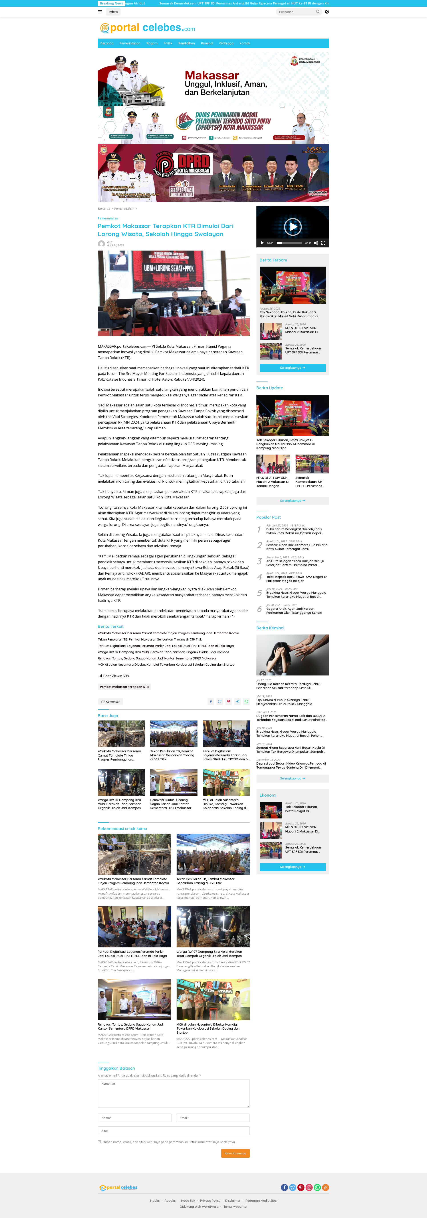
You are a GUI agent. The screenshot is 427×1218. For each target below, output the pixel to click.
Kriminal (207, 43)
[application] (292, 226)
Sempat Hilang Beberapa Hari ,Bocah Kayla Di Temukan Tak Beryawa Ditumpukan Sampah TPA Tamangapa (290, 749)
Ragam (152, 43)
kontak (245, 43)
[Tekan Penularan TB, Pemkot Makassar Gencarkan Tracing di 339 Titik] (173, 733)
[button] (318, 11)
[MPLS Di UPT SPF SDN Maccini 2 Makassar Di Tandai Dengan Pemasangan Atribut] (271, 331)
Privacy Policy (210, 1201)
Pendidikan (187, 43)
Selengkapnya (291, 368)
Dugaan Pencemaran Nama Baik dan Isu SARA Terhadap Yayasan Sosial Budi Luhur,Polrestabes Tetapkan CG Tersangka (292, 718)
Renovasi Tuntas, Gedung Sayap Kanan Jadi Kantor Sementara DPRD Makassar (157, 658)
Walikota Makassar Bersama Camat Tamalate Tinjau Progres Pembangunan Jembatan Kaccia (168, 633)
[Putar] (262, 243)
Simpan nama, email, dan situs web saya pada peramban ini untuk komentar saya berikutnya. (169, 1142)
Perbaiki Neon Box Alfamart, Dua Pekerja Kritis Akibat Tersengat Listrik (297, 547)
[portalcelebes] (148, 27)
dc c (109, 242)
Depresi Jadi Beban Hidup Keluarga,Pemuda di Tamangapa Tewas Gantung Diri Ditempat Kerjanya (291, 765)
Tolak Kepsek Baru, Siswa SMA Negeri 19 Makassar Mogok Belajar (296, 579)
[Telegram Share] (237, 701)
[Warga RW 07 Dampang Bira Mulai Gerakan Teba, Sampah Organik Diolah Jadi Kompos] (121, 782)
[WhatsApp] (317, 1188)
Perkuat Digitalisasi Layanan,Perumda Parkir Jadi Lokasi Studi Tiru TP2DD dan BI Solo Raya (166, 646)
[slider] (289, 243)
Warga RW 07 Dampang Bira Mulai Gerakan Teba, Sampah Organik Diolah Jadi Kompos (163, 652)
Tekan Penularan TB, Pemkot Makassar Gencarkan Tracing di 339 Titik (150, 639)
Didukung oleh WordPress (199, 1207)
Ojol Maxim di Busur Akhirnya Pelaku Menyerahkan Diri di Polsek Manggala (284, 702)
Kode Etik (188, 1201)
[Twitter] (292, 1188)
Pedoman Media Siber (262, 1201)
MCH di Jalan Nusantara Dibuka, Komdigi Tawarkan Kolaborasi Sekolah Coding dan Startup (166, 665)
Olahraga (226, 43)
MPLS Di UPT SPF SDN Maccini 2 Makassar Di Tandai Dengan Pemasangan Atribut (301, 330)
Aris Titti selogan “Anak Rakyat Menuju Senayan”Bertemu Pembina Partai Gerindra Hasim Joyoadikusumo (295, 563)
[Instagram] (309, 1188)
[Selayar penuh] (323, 243)
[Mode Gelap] (327, 12)
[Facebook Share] (210, 701)
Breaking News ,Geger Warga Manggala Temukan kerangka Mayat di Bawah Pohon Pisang (296, 595)
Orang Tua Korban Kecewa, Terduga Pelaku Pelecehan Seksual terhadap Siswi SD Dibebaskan (288, 686)
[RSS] (325, 1188)
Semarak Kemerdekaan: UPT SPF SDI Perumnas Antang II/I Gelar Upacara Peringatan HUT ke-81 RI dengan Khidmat (176, 3)
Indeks (113, 11)
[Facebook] (284, 1188)
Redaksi (170, 1201)
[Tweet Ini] (219, 701)
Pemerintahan (130, 43)
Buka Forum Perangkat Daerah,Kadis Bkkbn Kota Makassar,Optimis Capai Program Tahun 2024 (294, 531)
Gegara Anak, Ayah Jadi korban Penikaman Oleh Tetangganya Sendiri (294, 610)
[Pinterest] (300, 1188)
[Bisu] (316, 243)
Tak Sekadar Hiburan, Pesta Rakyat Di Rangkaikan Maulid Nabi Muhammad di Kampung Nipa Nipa (289, 314)
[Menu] (101, 12)
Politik (168, 43)
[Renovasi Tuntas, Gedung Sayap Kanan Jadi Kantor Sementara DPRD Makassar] (173, 782)
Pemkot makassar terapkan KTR (124, 687)
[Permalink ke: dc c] (101, 243)
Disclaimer (233, 1201)
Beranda (107, 43)
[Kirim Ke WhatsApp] (246, 701)
